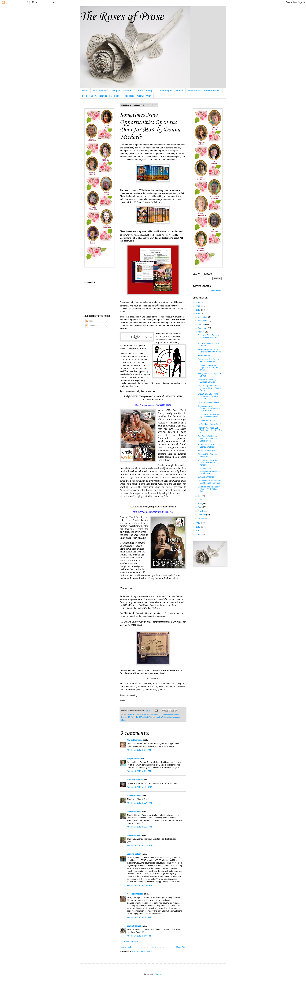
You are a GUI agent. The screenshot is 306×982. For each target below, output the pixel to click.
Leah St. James (134, 926)
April (200, 507)
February (202, 515)
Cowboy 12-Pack (128, 717)
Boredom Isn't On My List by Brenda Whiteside (210, 445)
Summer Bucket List (206, 420)
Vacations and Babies (207, 450)
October (201, 324)
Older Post (180, 947)
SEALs (123, 720)
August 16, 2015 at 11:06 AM (139, 803)
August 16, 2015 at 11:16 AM (139, 827)
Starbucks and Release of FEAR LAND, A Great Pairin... (209, 489)
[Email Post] (156, 710)
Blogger (158, 974)
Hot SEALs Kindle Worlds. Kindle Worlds (150, 717)
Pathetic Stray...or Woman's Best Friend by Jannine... (209, 482)
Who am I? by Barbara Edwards (207, 455)
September (203, 328)
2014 (198, 523)
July (200, 496)
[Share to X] (169, 710)
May (200, 503)
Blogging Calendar (121, 90)
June (200, 500)
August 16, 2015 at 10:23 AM (139, 787)
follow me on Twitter (213, 290)
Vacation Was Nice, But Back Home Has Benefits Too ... (210, 430)
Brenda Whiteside (135, 780)
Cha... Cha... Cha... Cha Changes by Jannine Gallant (208, 396)
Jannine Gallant (134, 854)
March (201, 511)
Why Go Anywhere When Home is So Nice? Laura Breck (209, 388)
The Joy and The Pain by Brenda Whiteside (208, 360)
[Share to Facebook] (172, 710)
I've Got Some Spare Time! (209, 424)
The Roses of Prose (121, 17)
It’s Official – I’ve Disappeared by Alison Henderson (209, 471)
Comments (93, 326)
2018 (198, 302)
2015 (198, 314)
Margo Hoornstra (134, 740)
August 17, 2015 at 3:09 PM (139, 936)
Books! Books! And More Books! (204, 90)
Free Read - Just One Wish (137, 95)
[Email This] (163, 710)
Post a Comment (131, 941)
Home (85, 90)
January (201, 518)
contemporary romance (170, 714)
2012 (198, 530)
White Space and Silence (208, 402)
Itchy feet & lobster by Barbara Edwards (207, 381)
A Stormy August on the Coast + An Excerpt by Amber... (208, 462)
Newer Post (126, 947)
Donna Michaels (134, 796)
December (203, 317)
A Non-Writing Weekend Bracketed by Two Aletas (209, 350)
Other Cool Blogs (144, 90)
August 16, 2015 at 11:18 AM (139, 845)
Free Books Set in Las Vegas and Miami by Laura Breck (208, 438)
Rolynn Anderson (135, 758)
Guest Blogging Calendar (170, 90)
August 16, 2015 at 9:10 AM (139, 771)
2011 (198, 534)
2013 (198, 527)
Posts (90, 321)
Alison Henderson (135, 894)
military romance (173, 717)
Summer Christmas (206, 477)
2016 (198, 310)
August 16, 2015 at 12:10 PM (139, 917)
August (201, 332)
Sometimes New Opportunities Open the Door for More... (209, 408)
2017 (198, 306)
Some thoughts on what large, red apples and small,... (208, 367)
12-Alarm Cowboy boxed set (138, 714)
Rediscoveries (204, 355)
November (203, 321)
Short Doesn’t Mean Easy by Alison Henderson (209, 415)
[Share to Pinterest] (175, 710)
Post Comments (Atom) (142, 951)
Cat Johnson (155, 714)
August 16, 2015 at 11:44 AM (139, 885)
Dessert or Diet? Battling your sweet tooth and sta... (208, 337)
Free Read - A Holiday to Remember (100, 95)
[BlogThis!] (166, 710)
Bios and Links (100, 90)
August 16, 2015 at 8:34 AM (139, 750)
